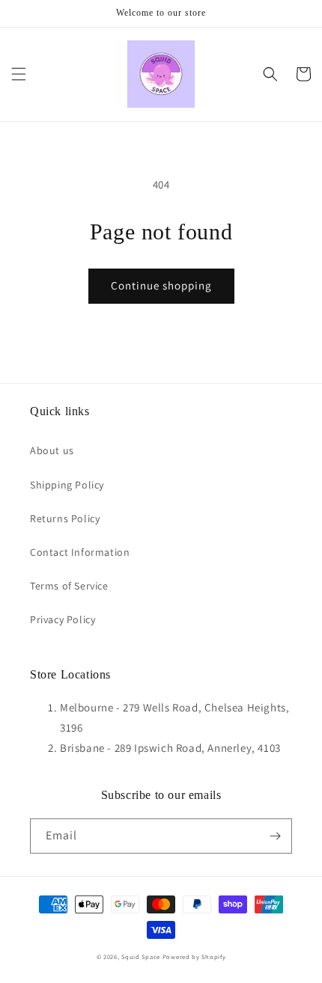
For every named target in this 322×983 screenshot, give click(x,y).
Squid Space (140, 956)
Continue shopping (161, 285)
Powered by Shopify (194, 956)
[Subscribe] (274, 836)
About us (52, 450)
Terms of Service (69, 585)
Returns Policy (65, 518)
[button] (18, 74)
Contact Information (80, 552)
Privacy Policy (62, 619)
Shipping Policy (67, 485)
